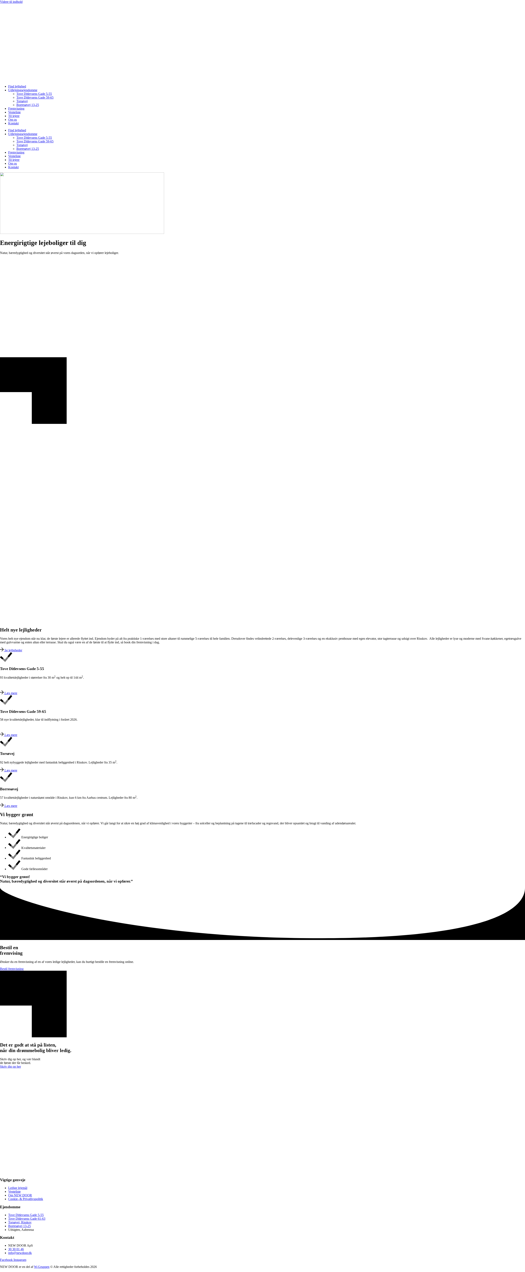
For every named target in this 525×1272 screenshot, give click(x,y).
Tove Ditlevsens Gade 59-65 (35, 97)
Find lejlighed (17, 86)
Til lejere (13, 116)
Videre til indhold (11, 1)
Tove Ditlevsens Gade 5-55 (34, 94)
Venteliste (14, 112)
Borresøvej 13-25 (27, 105)
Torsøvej (22, 101)
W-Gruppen (41, 1267)
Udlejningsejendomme (22, 90)
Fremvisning (16, 108)
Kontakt (13, 123)
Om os (12, 119)
